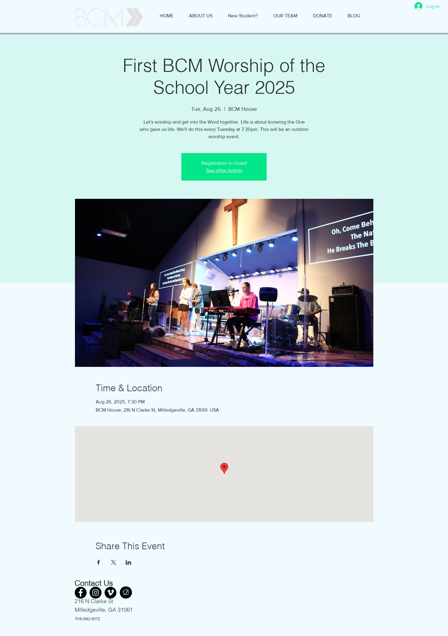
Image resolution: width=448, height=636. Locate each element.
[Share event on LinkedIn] (128, 562)
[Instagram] (95, 593)
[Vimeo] (110, 593)
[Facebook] (81, 593)
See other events (224, 170)
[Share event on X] (113, 562)
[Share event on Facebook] (98, 562)
